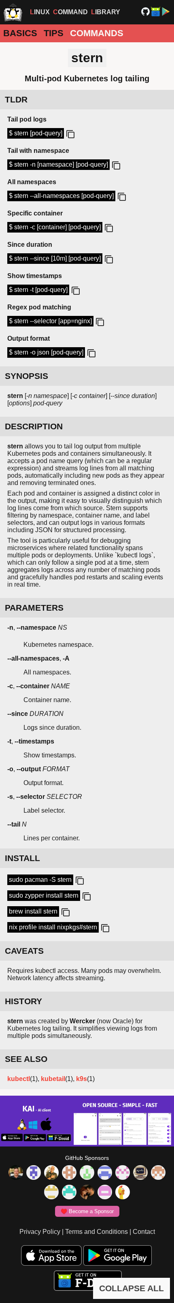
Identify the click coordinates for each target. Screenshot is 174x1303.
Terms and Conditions (96, 1231)
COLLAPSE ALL (131, 1288)
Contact (144, 1231)
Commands (96, 33)
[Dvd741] (87, 1173)
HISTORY (23, 1001)
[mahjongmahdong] (122, 1173)
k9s (81, 1078)
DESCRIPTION (34, 426)
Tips (54, 33)
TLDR (16, 99)
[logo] (13, 12)
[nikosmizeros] (51, 1173)
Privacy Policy (39, 1231)
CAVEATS (24, 950)
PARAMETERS (34, 607)
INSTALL (22, 858)
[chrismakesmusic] (158, 1173)
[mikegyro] (15, 1173)
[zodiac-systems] (33, 1173)
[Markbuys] (69, 1193)
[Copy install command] (79, 881)
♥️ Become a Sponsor (87, 1211)
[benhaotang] (105, 1173)
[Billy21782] (105, 1193)
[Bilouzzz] (69, 1173)
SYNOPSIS (26, 376)
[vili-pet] (140, 1173)
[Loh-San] (51, 1193)
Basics (20, 33)
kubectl (18, 1078)
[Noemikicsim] (87, 1193)
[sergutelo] (122, 1193)
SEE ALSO (26, 1059)
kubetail (53, 1078)
